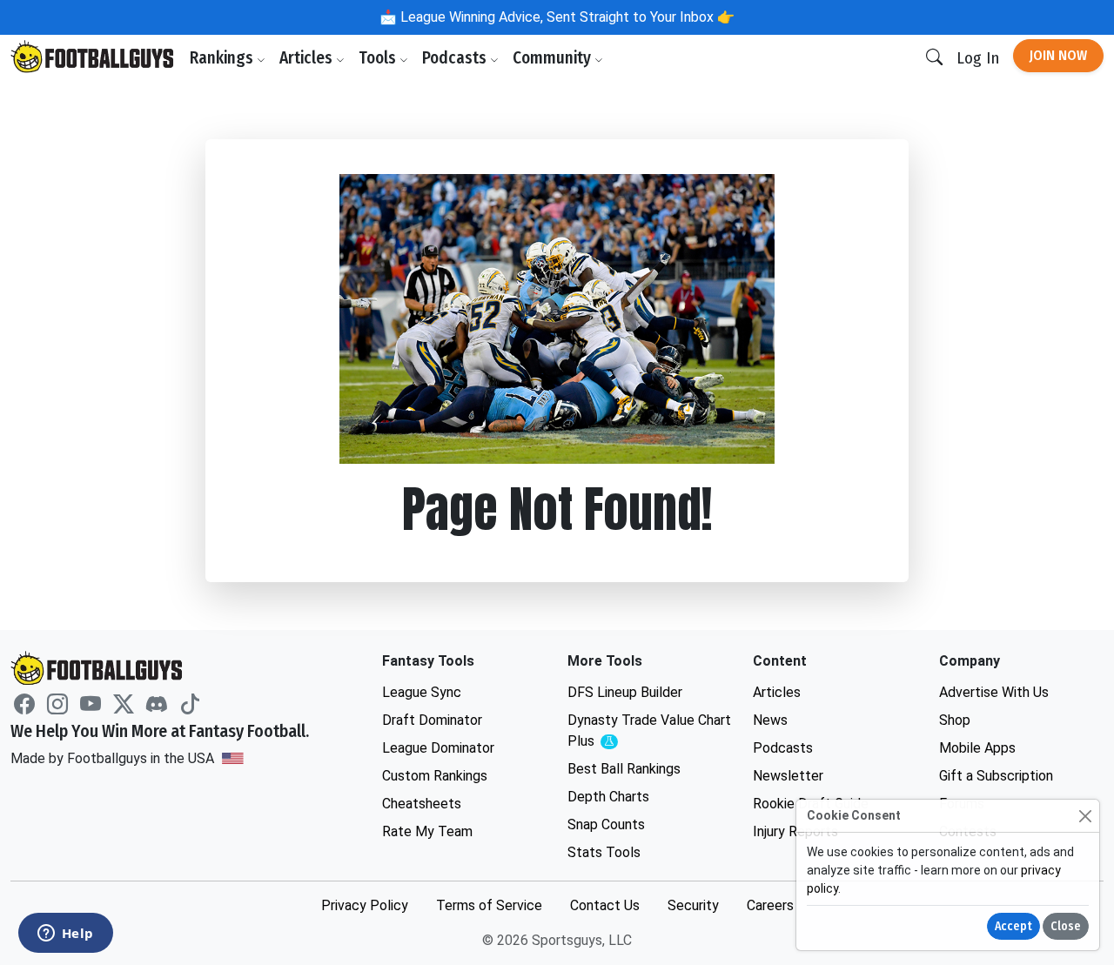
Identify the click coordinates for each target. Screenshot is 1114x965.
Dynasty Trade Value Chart (649, 731)
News (770, 720)
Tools (379, 58)
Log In (977, 58)
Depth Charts (608, 796)
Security (693, 905)
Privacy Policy (364, 905)
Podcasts (456, 58)
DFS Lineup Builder (624, 692)
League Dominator (438, 748)
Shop (954, 720)
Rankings (223, 58)
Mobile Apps (977, 748)
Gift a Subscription (996, 775)
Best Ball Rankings (624, 769)
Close (1065, 926)
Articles (307, 58)
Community (553, 58)
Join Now (1058, 55)
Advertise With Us (994, 692)
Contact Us (605, 905)
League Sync (421, 692)
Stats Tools (604, 852)
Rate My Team (427, 831)
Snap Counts (606, 824)
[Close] (1085, 816)
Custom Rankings (434, 775)
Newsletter (788, 775)
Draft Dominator (432, 720)
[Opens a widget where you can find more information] (65, 934)
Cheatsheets (421, 803)
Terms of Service (489, 905)
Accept (1013, 926)
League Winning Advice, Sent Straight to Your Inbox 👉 (566, 17)
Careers (770, 905)
